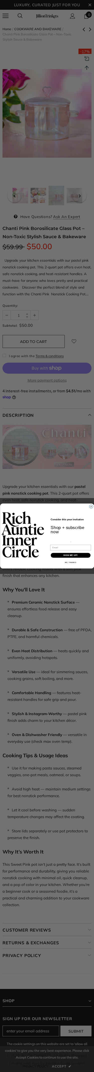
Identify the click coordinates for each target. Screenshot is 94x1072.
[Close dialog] (91, 506)
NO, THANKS (70, 562)
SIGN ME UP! (70, 555)
